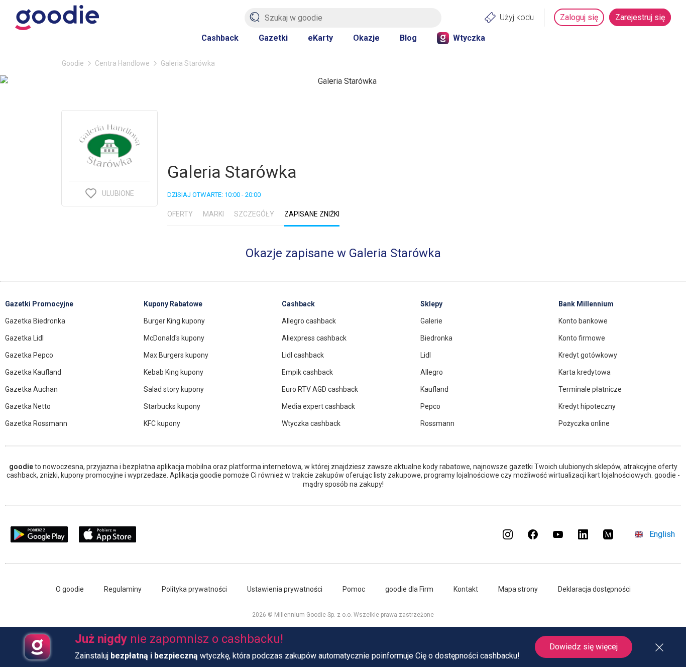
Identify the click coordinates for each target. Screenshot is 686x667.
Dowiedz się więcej (583, 646)
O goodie (70, 589)
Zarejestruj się (640, 17)
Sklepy (431, 304)
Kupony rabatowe (173, 304)
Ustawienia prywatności (284, 589)
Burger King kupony (174, 321)
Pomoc (353, 589)
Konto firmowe (581, 338)
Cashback (220, 38)
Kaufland (434, 389)
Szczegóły (254, 214)
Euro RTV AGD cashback (320, 389)
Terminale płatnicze (590, 389)
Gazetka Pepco (29, 355)
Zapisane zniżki (311, 214)
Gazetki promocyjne (39, 304)
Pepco (430, 406)
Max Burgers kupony (176, 355)
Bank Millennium (586, 304)
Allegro (431, 372)
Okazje (366, 38)
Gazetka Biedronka (35, 321)
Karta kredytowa (584, 372)
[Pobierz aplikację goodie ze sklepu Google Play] (39, 539)
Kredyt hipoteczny (587, 406)
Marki (213, 214)
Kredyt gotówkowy (587, 355)
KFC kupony (162, 423)
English (662, 534)
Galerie (431, 321)
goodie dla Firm (409, 589)
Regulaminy (123, 589)
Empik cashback (307, 372)
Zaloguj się (579, 17)
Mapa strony (518, 589)
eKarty (320, 38)
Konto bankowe (583, 321)
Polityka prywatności (194, 589)
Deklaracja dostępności (594, 589)
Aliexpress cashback (314, 338)
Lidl (425, 355)
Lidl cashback (303, 355)
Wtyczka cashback (311, 423)
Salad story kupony (174, 389)
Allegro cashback (309, 321)
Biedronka (436, 338)
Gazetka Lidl (24, 338)
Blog (408, 38)
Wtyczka (469, 38)
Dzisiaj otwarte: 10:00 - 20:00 (214, 194)
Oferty (180, 214)
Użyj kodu (517, 17)
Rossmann (437, 423)
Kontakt (465, 589)
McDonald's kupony (174, 338)
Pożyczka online (584, 423)
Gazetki (273, 38)
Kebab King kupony (173, 372)
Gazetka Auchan (31, 389)
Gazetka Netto (28, 406)
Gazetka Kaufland (33, 372)
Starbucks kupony (172, 406)
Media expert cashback (318, 406)
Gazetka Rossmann (36, 423)
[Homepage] (57, 17)
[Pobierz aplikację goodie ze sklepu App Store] (107, 539)
